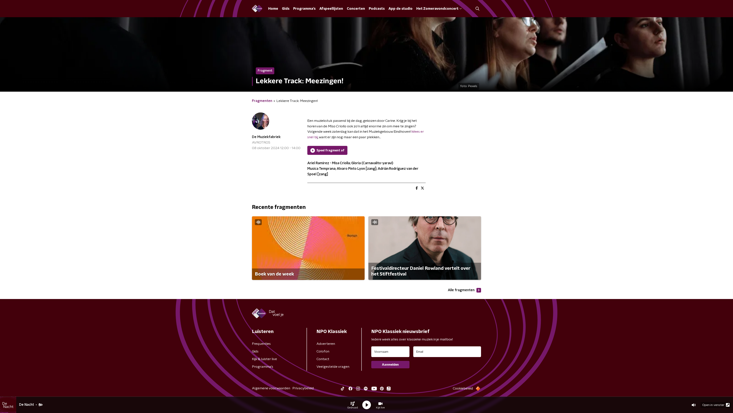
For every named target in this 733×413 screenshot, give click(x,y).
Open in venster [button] (713, 405)
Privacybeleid (303, 388)
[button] (352, 405)
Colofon (322, 351)
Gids (285, 9)
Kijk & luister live (264, 359)
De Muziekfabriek (266, 137)
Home (273, 9)
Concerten (356, 9)
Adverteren (325, 344)
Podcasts (377, 9)
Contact (322, 359)
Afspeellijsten (331, 9)
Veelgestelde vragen (332, 367)
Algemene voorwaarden (271, 388)
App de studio (400, 9)
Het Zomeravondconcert (437, 9)
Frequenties (261, 344)
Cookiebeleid (463, 388)
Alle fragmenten (461, 290)
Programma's (304, 9)
